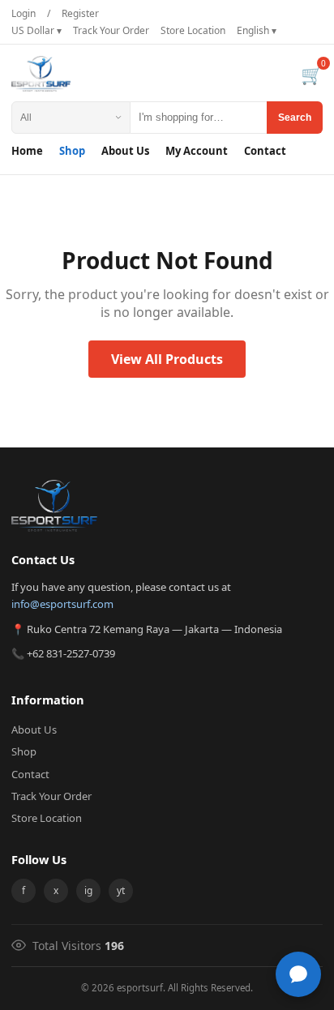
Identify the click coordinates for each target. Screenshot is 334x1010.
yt (121, 890)
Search (294, 117)
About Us (125, 150)
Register (80, 13)
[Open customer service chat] (298, 974)
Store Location (193, 30)
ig (88, 890)
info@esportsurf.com (62, 604)
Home (27, 150)
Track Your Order (111, 30)
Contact (265, 150)
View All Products (167, 359)
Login (23, 13)
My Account (196, 150)
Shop (72, 150)
